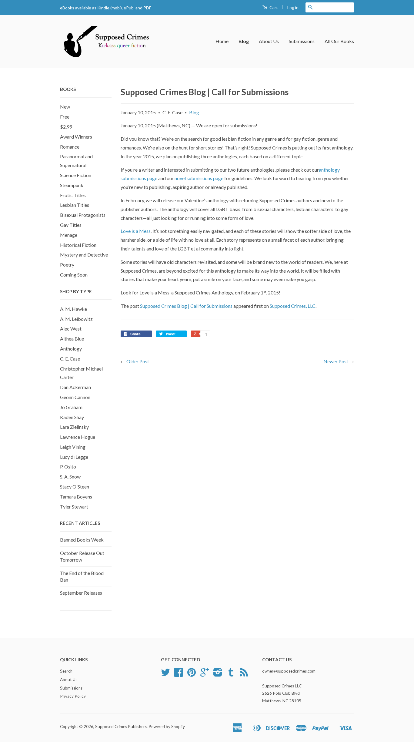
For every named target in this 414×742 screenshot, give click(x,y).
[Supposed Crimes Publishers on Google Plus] (204, 674)
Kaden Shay (72, 417)
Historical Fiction (78, 245)
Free (64, 116)
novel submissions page (199, 178)
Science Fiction (75, 175)
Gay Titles (71, 225)
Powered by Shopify (167, 726)
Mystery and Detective (84, 254)
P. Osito (68, 466)
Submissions (302, 41)
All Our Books (339, 41)
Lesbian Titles (74, 205)
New (65, 106)
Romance (69, 146)
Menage (68, 235)
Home (222, 41)
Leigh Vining (72, 447)
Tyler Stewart (74, 506)
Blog (244, 41)
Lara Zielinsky (74, 427)
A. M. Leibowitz (76, 319)
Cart (273, 7)
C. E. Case (70, 358)
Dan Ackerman (75, 387)
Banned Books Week (82, 539)
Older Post (137, 361)
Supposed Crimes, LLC (293, 306)
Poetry (67, 264)
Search (66, 671)
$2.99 (66, 126)
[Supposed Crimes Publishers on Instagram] (217, 674)
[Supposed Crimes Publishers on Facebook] (178, 674)
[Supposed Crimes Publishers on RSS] (243, 674)
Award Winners (76, 136)
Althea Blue (72, 338)
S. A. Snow (70, 476)
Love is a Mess (136, 231)
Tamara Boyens (76, 496)
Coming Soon (74, 274)
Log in (293, 7)
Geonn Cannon (75, 397)
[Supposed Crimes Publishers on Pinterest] (191, 674)
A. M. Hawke (73, 309)
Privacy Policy (73, 696)
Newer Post (335, 361)
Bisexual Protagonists (82, 215)
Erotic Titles (73, 195)
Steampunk (71, 185)
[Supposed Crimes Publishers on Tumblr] (230, 674)
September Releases (81, 593)
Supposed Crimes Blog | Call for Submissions (186, 306)
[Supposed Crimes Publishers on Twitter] (165, 674)
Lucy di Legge (74, 457)
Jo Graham (71, 407)
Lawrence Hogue (77, 437)
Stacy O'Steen (74, 486)
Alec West (71, 328)
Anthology (71, 348)
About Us (269, 41)
